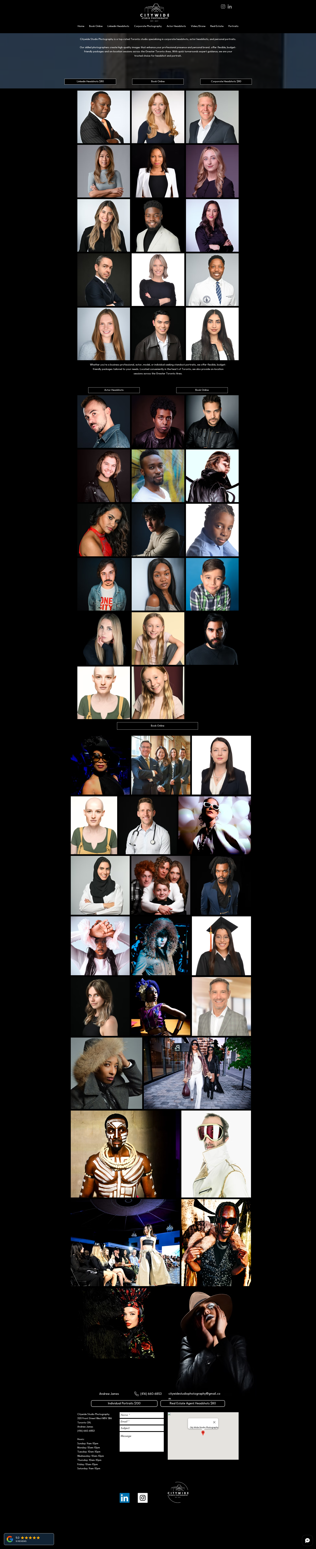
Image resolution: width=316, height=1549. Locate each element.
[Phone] (136, 1394)
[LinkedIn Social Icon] (125, 1498)
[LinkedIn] (230, 6)
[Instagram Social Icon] (143, 1498)
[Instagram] (223, 6)
